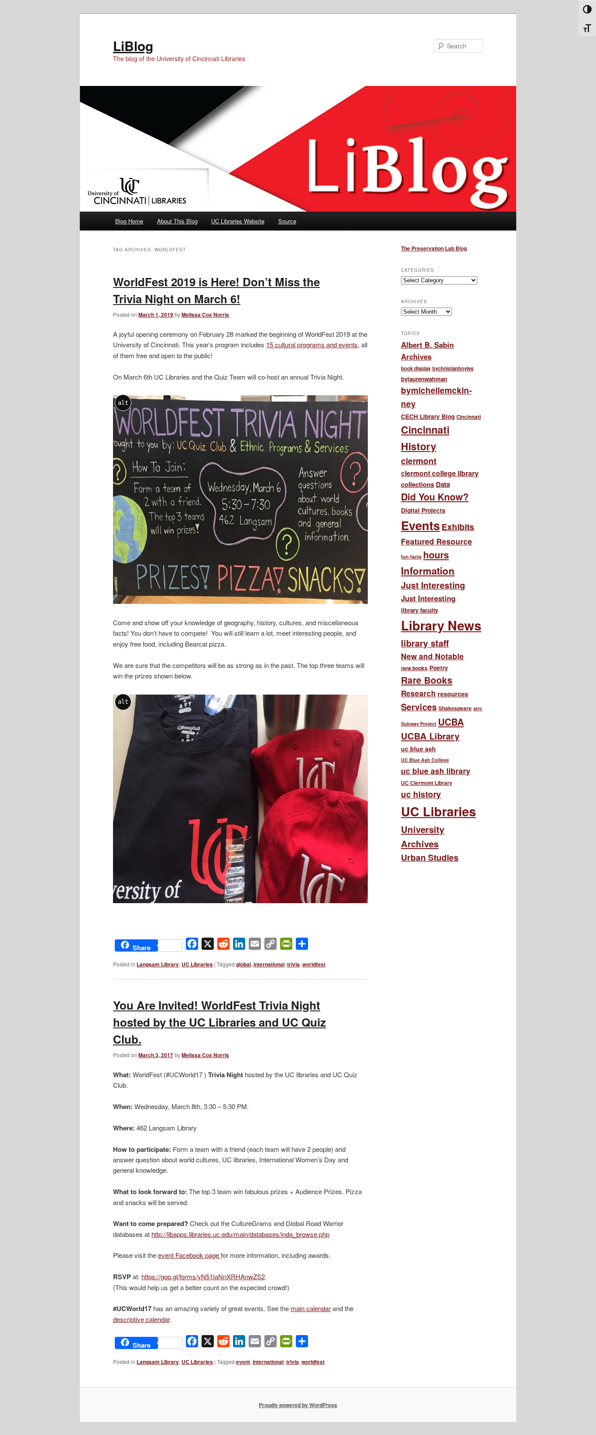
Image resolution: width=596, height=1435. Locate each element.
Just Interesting (433, 585)
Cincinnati (468, 417)
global (243, 964)
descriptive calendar (141, 1319)
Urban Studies (430, 857)
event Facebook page (189, 1255)
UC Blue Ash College (425, 760)
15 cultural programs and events (312, 344)
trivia (293, 964)
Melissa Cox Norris (205, 315)
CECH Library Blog (428, 416)
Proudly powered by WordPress (298, 1405)
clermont (418, 461)
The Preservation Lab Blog (434, 248)
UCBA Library (430, 735)
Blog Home (129, 221)
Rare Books (426, 680)
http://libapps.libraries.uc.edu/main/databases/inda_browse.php (240, 1234)
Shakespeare (455, 708)
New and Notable (432, 656)
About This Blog (177, 221)
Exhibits (458, 527)
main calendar (311, 1308)
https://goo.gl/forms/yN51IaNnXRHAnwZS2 (203, 1276)
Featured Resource (436, 541)
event (243, 1362)
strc (477, 708)
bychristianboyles (452, 368)
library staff (425, 643)
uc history (421, 794)
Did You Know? (435, 496)
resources (453, 693)
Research (418, 693)
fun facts (411, 556)
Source (287, 221)
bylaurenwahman (424, 379)
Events (420, 525)
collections (417, 484)
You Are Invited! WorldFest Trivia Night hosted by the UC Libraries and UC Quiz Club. (219, 1022)
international (268, 964)
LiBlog (133, 45)
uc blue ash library (435, 770)
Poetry (438, 668)
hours (436, 555)
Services (419, 707)
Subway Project (418, 723)
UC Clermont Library (426, 783)
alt (123, 402)
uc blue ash (418, 748)
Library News (441, 625)
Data (443, 484)
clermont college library (440, 473)
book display (416, 368)
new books (414, 668)
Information (428, 571)
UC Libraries (197, 964)
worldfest (313, 964)
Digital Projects (423, 510)
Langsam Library (158, 964)
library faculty (419, 610)
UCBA (451, 721)
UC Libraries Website (237, 221)
